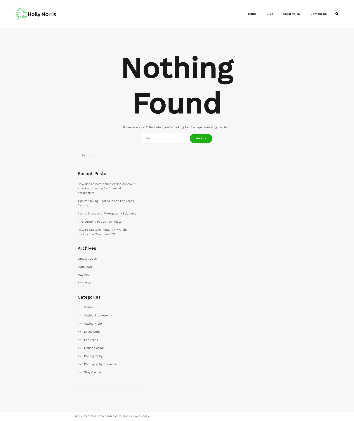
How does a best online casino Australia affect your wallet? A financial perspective (106, 188)
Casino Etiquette (96, 315)
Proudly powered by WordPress (96, 416)
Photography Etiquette (100, 364)
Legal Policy (291, 13)
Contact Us (318, 13)
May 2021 (84, 275)
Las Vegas (91, 340)
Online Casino (94, 348)
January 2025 (87, 258)
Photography (93, 356)
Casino (89, 307)
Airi (131, 416)
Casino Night (93, 323)
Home (252, 13)
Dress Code (92, 331)
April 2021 (84, 283)
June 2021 (85, 266)
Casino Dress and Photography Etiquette (107, 213)
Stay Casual (92, 372)
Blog (270, 13)
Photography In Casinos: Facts (99, 221)
